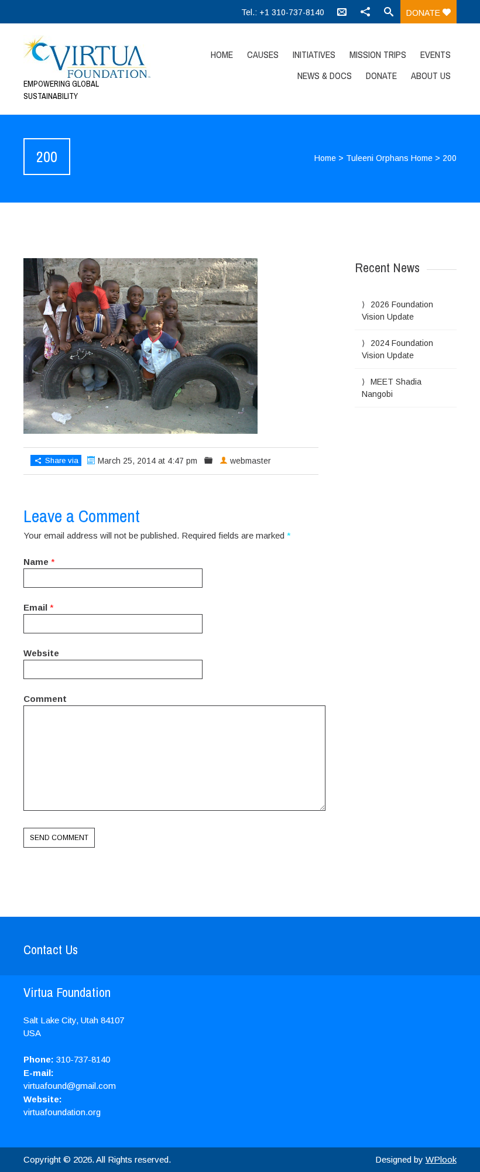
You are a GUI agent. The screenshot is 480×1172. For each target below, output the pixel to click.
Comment (45, 699)
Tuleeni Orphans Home (389, 158)
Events (435, 54)
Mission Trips (377, 54)
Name (36, 562)
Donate (424, 13)
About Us (431, 75)
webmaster (250, 460)
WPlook (441, 1159)
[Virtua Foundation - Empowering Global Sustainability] (88, 56)
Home (222, 54)
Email (35, 607)
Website (41, 653)
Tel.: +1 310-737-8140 (282, 12)
